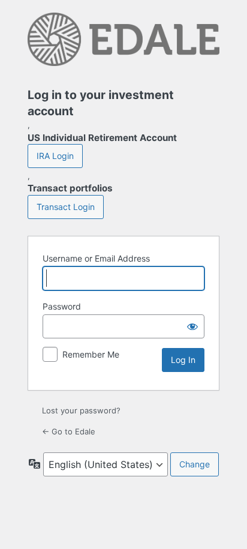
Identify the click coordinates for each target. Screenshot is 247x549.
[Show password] (192, 326)
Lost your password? (81, 410)
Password (62, 306)
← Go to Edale (68, 431)
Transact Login (66, 207)
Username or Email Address (96, 258)
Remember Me (90, 354)
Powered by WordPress (123, 43)
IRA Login (55, 156)
